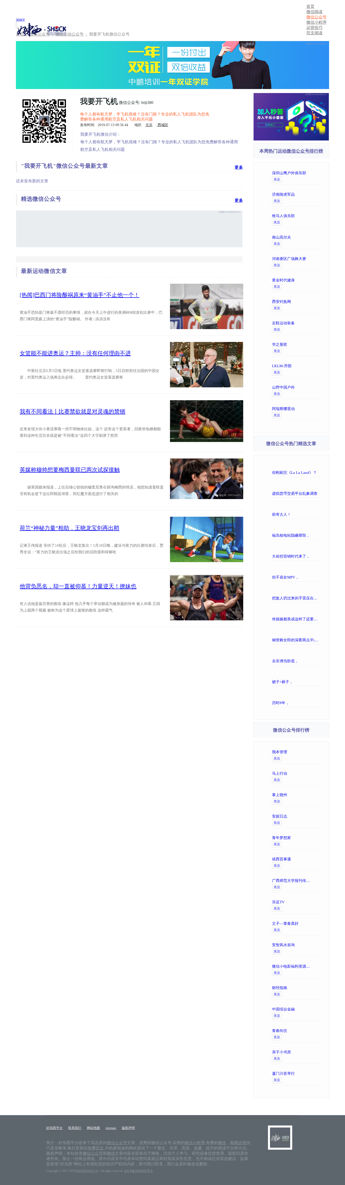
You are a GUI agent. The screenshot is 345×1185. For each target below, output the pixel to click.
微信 (222, 1143)
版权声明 (128, 1128)
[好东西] (280, 1127)
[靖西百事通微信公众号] (312, 859)
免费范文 (96, 1148)
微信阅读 (314, 12)
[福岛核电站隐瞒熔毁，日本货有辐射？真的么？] (273, 528)
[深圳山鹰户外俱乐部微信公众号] (312, 173)
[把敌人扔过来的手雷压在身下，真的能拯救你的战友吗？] (273, 591)
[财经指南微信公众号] (312, 988)
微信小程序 (316, 22)
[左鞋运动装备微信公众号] (312, 323)
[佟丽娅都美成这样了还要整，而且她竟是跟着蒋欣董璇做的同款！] (273, 612)
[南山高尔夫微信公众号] (312, 237)
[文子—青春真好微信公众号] (312, 923)
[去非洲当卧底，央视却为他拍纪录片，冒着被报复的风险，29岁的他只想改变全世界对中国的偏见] (273, 654)
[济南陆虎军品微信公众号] (312, 194)
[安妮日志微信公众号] (312, 816)
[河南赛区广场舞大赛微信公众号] (312, 259)
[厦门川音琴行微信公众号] (312, 1074)
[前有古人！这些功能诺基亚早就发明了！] (273, 507)
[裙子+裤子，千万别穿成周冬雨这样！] (273, 675)
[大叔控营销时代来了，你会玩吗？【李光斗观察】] (273, 549)
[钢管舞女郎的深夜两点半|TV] (273, 633)
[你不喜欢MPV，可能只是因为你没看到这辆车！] (273, 570)
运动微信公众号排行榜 (300, 151)
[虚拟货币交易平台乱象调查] (273, 486)
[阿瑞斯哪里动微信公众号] (312, 409)
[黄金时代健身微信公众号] (312, 280)
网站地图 (93, 1128)
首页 (310, 6)
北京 (149, 125)
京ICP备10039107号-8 (138, 1171)
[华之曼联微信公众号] (312, 344)
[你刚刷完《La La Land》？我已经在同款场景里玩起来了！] (273, 466)
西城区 (162, 125)
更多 (239, 167)
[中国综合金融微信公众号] (312, 1009)
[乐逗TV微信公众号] (312, 902)
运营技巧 (314, 27)
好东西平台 (54, 1128)
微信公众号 (316, 17)
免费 (198, 1148)
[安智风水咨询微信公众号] (312, 945)
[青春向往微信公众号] (312, 1031)
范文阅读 (314, 33)
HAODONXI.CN (87, 1171)
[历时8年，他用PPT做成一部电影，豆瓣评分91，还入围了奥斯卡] (273, 696)
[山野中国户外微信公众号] (312, 387)
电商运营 (238, 1143)
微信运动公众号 (69, 34)
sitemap (111, 1128)
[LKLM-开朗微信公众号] (312, 366)
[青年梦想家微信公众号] (312, 838)
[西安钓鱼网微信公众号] (312, 302)
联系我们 (74, 1128)
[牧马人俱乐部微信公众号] (312, 216)
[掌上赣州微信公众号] (312, 795)
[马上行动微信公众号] (312, 773)
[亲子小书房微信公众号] (312, 1052)
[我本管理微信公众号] (312, 752)
